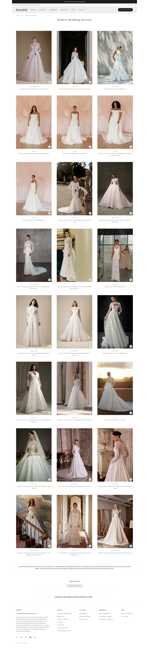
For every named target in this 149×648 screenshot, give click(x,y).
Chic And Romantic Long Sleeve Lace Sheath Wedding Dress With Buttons (34, 287)
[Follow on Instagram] (21, 637)
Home (17, 15)
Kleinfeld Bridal (16, 4)
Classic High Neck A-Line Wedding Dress (115, 89)
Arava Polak (74, 550)
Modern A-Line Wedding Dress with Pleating (74, 153)
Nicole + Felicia (115, 86)
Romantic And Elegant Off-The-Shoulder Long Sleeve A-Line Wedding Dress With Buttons (34, 554)
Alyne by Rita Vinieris (115, 550)
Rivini (74, 284)
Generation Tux (83, 619)
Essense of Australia (34, 284)
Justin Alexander (74, 217)
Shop (22, 15)
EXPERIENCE (64, 9)
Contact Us (60, 622)
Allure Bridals (34, 417)
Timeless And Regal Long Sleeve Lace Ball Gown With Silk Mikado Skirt (115, 221)
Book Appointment (125, 9)
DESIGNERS (42, 9)
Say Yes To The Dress (63, 619)
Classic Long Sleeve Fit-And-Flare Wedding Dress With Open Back (74, 221)
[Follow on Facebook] (17, 637)
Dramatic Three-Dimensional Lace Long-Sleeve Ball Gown (74, 89)
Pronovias (115, 417)
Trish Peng (34, 151)
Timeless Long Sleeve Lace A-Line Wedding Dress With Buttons (74, 420)
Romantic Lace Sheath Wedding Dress (115, 286)
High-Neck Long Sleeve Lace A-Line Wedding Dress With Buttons (33, 354)
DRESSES (33, 9)
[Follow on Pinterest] (26, 637)
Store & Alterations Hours (64, 630)
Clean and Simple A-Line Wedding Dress (34, 220)
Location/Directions (62, 628)
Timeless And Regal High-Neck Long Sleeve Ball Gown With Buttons (34, 487)
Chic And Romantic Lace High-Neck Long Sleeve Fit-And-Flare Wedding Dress (74, 554)
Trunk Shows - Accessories (106, 619)
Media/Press (60, 616)
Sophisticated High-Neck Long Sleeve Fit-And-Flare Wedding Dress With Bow (74, 287)
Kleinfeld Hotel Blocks (85, 616)
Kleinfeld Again (24, 4)
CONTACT (81, 9)
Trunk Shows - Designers (105, 616)
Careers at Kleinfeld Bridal (64, 613)
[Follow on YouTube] (30, 637)
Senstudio (115, 284)
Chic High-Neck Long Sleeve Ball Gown (115, 420)
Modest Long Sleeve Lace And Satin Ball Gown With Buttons (115, 553)
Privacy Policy (125, 616)
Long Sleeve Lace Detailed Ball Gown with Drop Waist (34, 89)
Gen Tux (38, 4)
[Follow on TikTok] (35, 637)
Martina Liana (115, 350)
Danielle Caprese (33, 350)
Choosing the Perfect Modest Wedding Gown (74, 597)
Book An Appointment (105, 613)
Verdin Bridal (74, 417)
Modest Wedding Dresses (31, 15)
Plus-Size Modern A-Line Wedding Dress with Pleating (34, 153)
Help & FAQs (60, 625)
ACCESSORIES (53, 9)
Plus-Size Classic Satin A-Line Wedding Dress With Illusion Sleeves (115, 487)
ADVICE (73, 9)
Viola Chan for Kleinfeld (34, 86)
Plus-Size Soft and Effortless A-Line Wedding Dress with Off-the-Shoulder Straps (115, 154)
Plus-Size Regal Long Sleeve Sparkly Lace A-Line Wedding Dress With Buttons (33, 420)
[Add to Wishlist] (49, 82)
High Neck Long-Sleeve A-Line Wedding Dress (115, 353)
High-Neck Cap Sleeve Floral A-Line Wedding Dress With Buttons (74, 354)
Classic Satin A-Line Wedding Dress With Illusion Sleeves (74, 486)
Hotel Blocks (32, 4)
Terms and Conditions (127, 613)
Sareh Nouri (74, 86)
